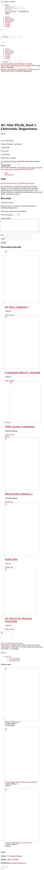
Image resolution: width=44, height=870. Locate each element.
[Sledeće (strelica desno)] (4, 868)
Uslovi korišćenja (14, 658)
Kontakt (7, 26)
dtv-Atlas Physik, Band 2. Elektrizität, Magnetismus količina (20, 161)
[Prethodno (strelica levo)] (1, 868)
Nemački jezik (31, 69)
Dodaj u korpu (6, 165)
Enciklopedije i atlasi (22, 65)
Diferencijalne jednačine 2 (19, 494)
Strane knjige (21, 69)
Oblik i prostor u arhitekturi (20, 426)
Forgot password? (10, 11)
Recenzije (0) (9, 174)
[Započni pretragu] (1, 62)
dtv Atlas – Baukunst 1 (16, 307)
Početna (7, 17)
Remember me (24, 11)
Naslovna (4, 65)
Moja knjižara (9, 19)
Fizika (33, 167)
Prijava (7, 5)
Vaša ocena (4, 215)
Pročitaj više (9, 502)
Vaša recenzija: (6, 218)
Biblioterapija (9, 21)
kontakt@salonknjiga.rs (18, 863)
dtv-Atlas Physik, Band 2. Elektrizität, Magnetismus (17, 183)
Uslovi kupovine (14, 660)
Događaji (8, 22)
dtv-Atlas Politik (27, 64)
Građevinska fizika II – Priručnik (22, 372)
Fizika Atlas (11, 559)
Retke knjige (9, 169)
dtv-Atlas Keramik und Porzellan (11, 64)
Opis (6, 173)
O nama (7, 24)
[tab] (24, 173)
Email (3, 239)
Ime (2, 235)
